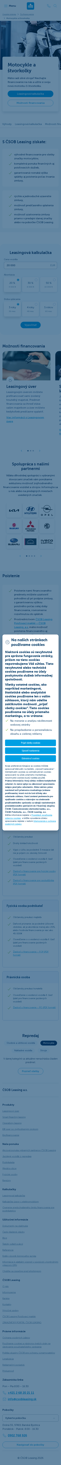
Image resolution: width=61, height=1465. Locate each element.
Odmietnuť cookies (30, 758)
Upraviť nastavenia (30, 750)
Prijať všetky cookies (30, 742)
